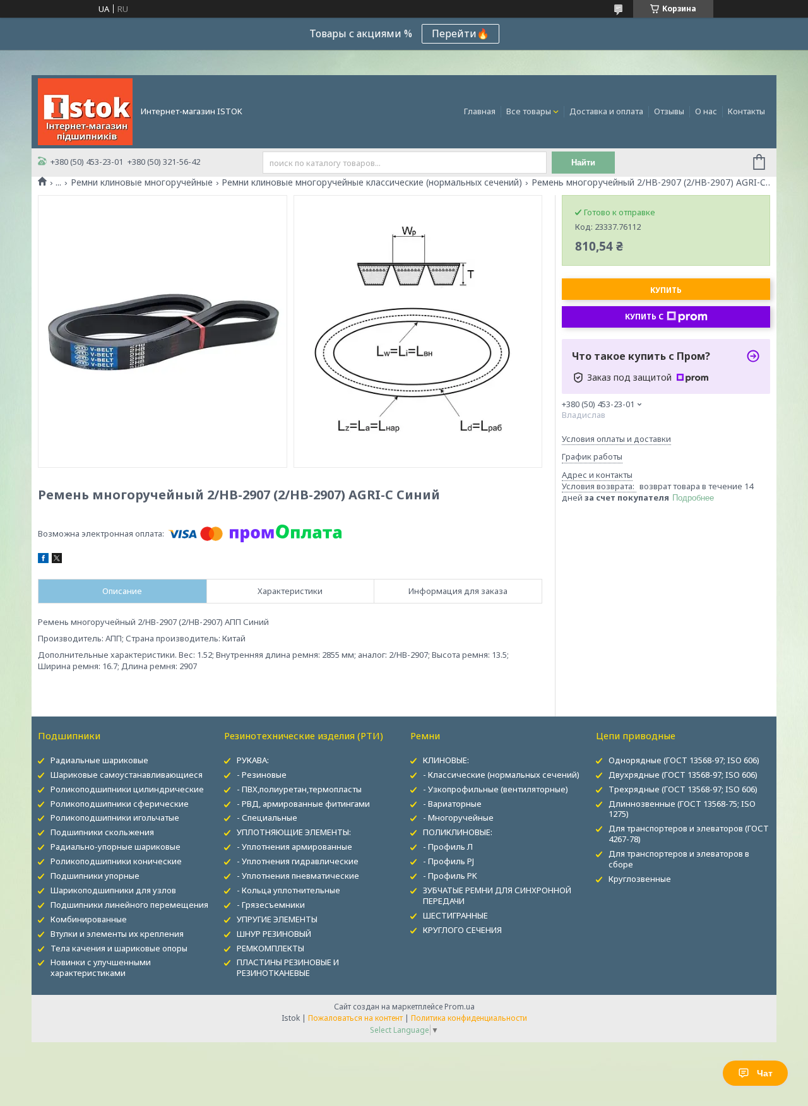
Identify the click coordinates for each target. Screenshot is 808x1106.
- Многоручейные (458, 817)
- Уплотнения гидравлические (298, 861)
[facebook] (43, 560)
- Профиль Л (448, 846)
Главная (480, 111)
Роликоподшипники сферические (119, 803)
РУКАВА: (253, 760)
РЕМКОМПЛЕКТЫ (270, 948)
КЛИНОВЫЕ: (446, 760)
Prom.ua (459, 1006)
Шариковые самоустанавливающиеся (126, 774)
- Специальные (267, 817)
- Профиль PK (450, 875)
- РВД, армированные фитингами (303, 803)
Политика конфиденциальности (469, 1018)
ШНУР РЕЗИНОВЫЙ (274, 933)
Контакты (746, 111)
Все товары (528, 111)
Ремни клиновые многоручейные (142, 182)
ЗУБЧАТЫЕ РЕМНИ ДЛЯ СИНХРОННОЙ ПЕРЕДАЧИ (497, 895)
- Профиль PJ (448, 861)
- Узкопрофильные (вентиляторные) (495, 789)
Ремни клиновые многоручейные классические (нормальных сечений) (372, 182)
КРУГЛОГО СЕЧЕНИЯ (462, 930)
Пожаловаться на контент (355, 1018)
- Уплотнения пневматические (298, 875)
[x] (57, 560)
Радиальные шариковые (99, 760)
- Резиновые (262, 774)
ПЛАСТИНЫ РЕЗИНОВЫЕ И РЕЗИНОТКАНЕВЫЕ (288, 967)
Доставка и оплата (606, 111)
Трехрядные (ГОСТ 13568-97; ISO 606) (683, 789)
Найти (583, 162)
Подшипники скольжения (102, 832)
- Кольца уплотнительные (288, 890)
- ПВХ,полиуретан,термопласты (299, 789)
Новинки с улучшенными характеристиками (100, 967)
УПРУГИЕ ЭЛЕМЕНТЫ (277, 919)
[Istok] (85, 110)
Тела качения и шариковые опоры (118, 948)
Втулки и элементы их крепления (117, 933)
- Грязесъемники (271, 904)
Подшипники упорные (95, 875)
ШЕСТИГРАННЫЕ (455, 915)
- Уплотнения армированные (294, 846)
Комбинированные (88, 919)
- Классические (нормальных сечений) (501, 774)
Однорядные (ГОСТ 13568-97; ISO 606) (684, 760)
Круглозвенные (640, 878)
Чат (765, 1073)
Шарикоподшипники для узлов (113, 890)
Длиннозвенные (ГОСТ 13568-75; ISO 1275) (682, 809)
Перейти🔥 (460, 33)
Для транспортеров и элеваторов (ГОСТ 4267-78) (689, 834)
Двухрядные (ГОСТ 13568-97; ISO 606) (683, 774)
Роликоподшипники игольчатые (114, 817)
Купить (666, 290)
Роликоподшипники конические (116, 861)
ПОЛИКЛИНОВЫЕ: (457, 832)
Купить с (644, 316)
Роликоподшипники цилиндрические (127, 789)
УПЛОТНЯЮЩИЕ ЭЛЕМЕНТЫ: (294, 832)
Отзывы (669, 111)
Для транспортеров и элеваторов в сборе (679, 859)
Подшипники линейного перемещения (129, 904)
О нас (706, 111)
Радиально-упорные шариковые (115, 846)
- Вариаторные (452, 803)
